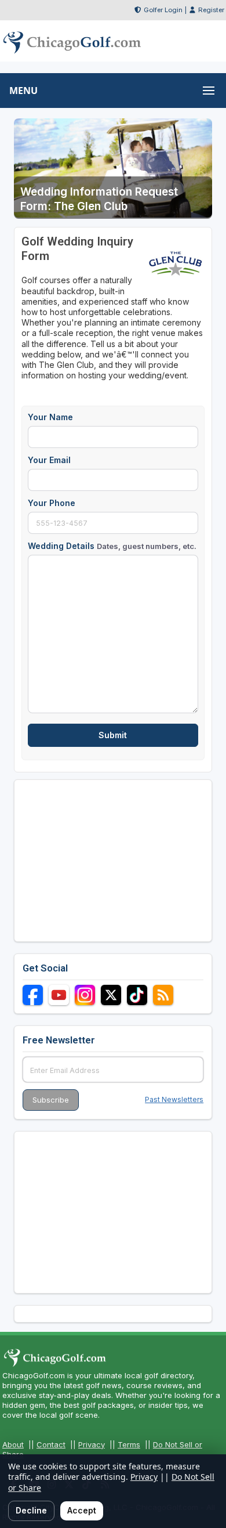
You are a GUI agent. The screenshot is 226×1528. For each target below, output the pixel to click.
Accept (81, 1510)
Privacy (91, 1444)
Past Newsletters (174, 1099)
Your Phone (51, 503)
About (13, 1444)
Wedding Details (112, 546)
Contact (51, 1444)
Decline (31, 1510)
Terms (129, 1444)
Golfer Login (163, 10)
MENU (23, 90)
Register (211, 10)
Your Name (50, 417)
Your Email (49, 460)
